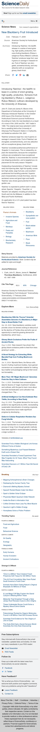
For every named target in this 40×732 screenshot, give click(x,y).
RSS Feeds (9, 652)
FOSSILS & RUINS (7, 549)
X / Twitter (8, 671)
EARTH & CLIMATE (7, 535)
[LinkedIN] (24, 75)
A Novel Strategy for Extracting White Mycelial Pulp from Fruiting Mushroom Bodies (17, 357)
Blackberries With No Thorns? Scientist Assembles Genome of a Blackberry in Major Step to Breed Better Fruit (19, 319)
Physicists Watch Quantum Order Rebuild (18, 497)
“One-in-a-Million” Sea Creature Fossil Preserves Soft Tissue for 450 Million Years (19, 575)
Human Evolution (9, 555)
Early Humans (8, 552)
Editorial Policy (20, 703)
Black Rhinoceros (30, 244)
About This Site (6, 700)
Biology (9, 236)
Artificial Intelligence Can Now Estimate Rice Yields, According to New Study (19, 397)
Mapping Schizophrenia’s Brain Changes (18, 479)
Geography (7, 545)
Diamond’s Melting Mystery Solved (16, 486)
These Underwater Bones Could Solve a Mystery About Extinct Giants (18, 605)
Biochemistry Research (11, 241)
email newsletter (29, 13)
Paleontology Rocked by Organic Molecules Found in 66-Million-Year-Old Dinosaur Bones (20, 614)
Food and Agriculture (11, 524)
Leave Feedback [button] (11, 690)
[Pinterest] (20, 75)
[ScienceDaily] (15, 3)
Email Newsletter (11, 648)
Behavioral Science (10, 531)
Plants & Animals (9, 212)
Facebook (8, 668)
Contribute (24, 700)
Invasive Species (12, 216)
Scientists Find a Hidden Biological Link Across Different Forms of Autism (19, 444)
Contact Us (9, 693)
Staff (16, 700)
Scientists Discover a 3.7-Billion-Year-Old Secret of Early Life (20, 465)
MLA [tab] (17, 285)
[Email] (27, 75)
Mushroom (30, 231)
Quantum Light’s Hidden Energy (15, 507)
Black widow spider (30, 226)
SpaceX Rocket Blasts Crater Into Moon (18, 490)
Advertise (33, 700)
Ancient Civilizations (11, 559)
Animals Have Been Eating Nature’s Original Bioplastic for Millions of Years (20, 585)
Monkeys (9, 226)
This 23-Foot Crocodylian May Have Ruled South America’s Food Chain (19, 580)
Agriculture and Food (11, 221)
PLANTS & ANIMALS (8, 521)
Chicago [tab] (33, 285)
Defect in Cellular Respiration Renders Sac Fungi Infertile (19, 417)
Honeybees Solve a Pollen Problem (16, 510)
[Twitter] (16, 75)
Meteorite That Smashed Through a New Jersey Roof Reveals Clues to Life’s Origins (19, 600)
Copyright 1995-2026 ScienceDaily (16, 706)
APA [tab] (24, 285)
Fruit (27, 222)
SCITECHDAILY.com (17, 438)
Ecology (6, 541)
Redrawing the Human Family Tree (16, 483)
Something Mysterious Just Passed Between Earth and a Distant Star (18, 450)
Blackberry (30, 211)
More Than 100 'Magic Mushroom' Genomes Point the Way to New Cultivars (19, 378)
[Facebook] (13, 75)
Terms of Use (33, 703)
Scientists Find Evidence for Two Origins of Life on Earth (19, 619)
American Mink (31, 235)
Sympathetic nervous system (32, 216)
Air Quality (7, 538)
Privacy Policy (7, 703)
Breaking (5, 474)
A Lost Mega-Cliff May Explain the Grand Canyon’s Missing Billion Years (18, 594)
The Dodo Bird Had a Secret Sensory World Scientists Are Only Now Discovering (19, 625)
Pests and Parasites (9, 231)
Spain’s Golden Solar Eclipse (14, 493)
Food (5, 527)
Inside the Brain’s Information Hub (16, 500)
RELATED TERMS (28, 207)
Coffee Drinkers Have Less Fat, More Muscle (20, 503)
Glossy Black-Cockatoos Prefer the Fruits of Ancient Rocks (19, 340)
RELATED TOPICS (8, 207)
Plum (28, 239)
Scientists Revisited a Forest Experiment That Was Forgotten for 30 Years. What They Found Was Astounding (19, 458)
